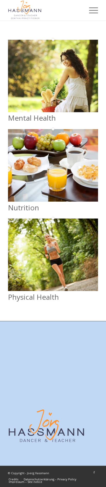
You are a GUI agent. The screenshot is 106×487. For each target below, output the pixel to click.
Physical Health (33, 297)
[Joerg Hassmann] (44, 10)
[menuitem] (91, 10)
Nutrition (23, 207)
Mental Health (32, 118)
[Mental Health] (53, 110)
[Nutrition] (53, 200)
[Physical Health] (53, 289)
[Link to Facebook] (94, 472)
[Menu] (91, 10)
